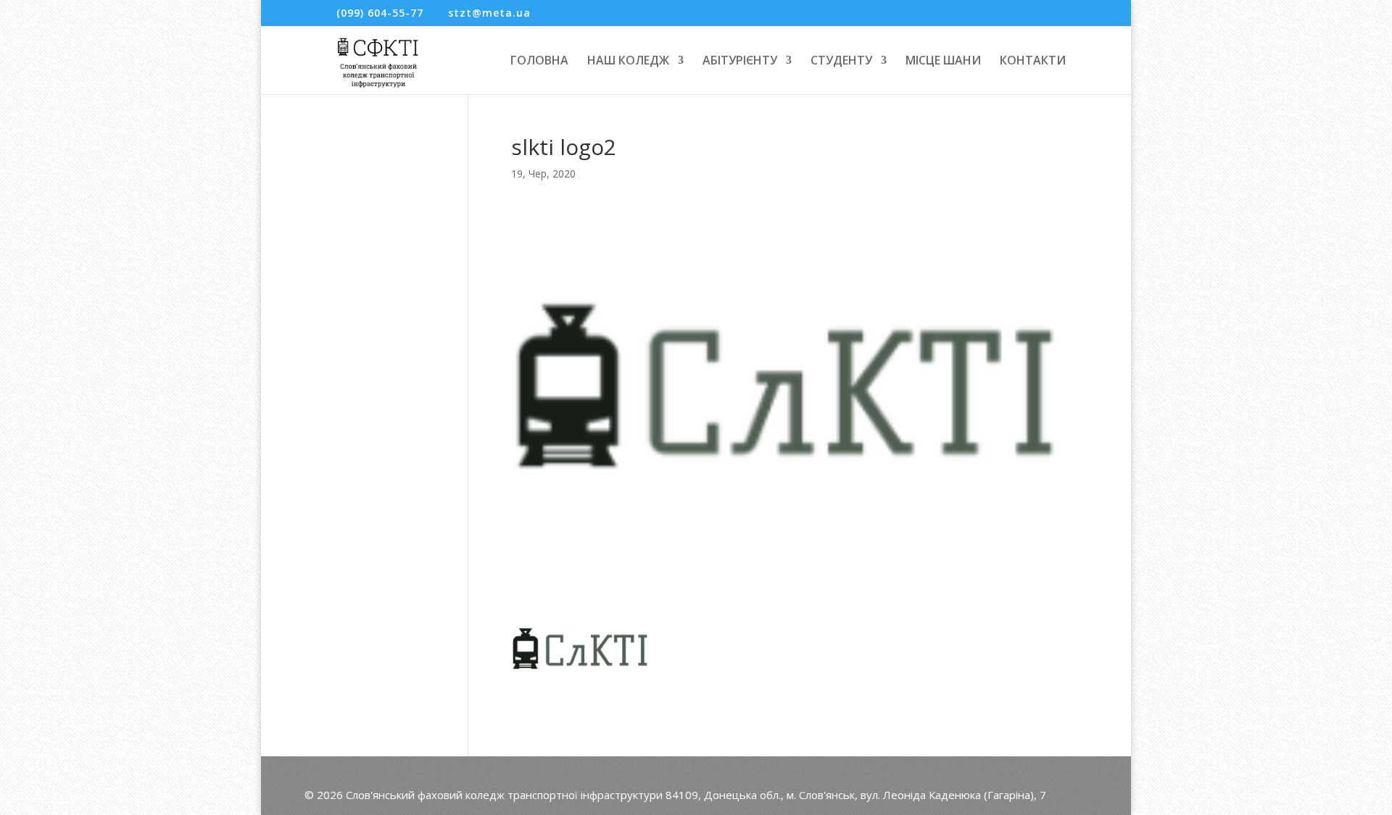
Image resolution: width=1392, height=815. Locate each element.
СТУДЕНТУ (841, 61)
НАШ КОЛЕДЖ (628, 61)
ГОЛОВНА (539, 61)
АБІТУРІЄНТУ (740, 61)
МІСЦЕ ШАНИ (943, 61)
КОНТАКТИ (1033, 61)
